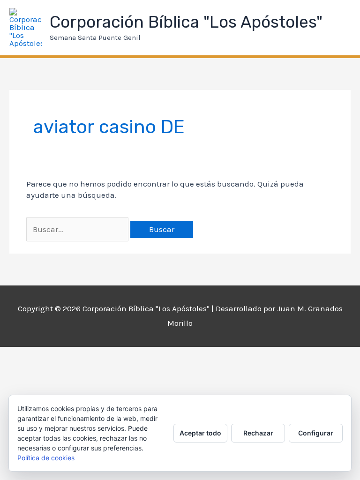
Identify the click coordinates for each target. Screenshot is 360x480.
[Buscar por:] (78, 229)
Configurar (315, 433)
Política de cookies (46, 458)
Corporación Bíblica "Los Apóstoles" (186, 22)
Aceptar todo (200, 433)
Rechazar (258, 433)
